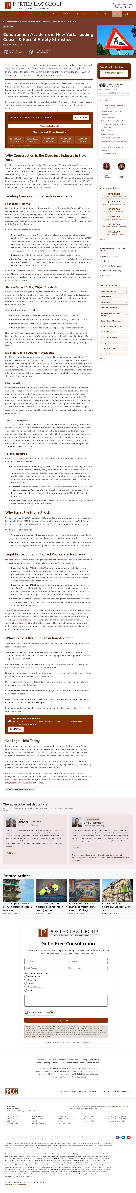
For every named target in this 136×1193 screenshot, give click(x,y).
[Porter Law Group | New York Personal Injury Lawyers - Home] (33, 5)
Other (29, 990)
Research (82, 1091)
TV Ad (30, 983)
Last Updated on (12, 44)
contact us (78, 860)
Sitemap (116, 1091)
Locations (96, 14)
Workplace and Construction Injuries (20, 790)
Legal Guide (8, 26)
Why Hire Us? (108, 261)
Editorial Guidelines (68, 1091)
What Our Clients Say (111, 270)
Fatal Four (43, 387)
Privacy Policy (31, 1036)
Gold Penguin (21, 1184)
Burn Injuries (106, 302)
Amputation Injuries (108, 291)
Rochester (54, 1169)
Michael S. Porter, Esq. (115, 85)
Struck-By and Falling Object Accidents (115, 121)
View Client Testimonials (49, 126)
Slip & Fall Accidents (108, 348)
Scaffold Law (46, 568)
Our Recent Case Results (49, 132)
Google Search (33, 976)
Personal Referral (34, 987)
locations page (117, 1106)
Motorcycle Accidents (109, 337)
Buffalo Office (37, 1117)
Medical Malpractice (108, 332)
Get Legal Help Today (109, 153)
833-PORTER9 (72, 779)
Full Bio (11, 853)
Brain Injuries (106, 297)
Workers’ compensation (16, 610)
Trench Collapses (108, 131)
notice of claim (54, 626)
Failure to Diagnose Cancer (111, 326)
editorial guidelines (121, 858)
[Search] (126, 14)
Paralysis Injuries (107, 343)
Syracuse (76, 1171)
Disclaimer (93, 1091)
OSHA (88, 238)
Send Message (66, 1020)
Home (11, 14)
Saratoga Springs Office (116, 1117)
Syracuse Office (13, 1109)
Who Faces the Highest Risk (111, 138)
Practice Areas (82, 14)
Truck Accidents (107, 354)
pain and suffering (22, 620)
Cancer (55, 14)
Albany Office (12, 1117)
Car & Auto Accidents (109, 308)
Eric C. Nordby (103, 855)
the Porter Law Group (76, 746)
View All (103, 239)
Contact (117, 14)
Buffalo (43, 1156)
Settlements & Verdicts (112, 266)
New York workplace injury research (76, 102)
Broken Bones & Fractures (111, 321)
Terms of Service (43, 1036)
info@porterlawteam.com (17, 782)
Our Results (32, 14)
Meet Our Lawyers (110, 256)
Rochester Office (89, 1117)
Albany (75, 1154)
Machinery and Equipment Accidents (114, 124)
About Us (20, 14)
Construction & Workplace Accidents (110, 314)
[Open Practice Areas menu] (90, 14)
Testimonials (45, 14)
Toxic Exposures (108, 134)
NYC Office (61, 1117)
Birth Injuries (67, 14)
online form (85, 776)
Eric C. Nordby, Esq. (114, 86)
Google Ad (31, 980)
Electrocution (107, 128)
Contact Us (81, 117)
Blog (106, 14)
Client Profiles (108, 275)
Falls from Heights (109, 117)
